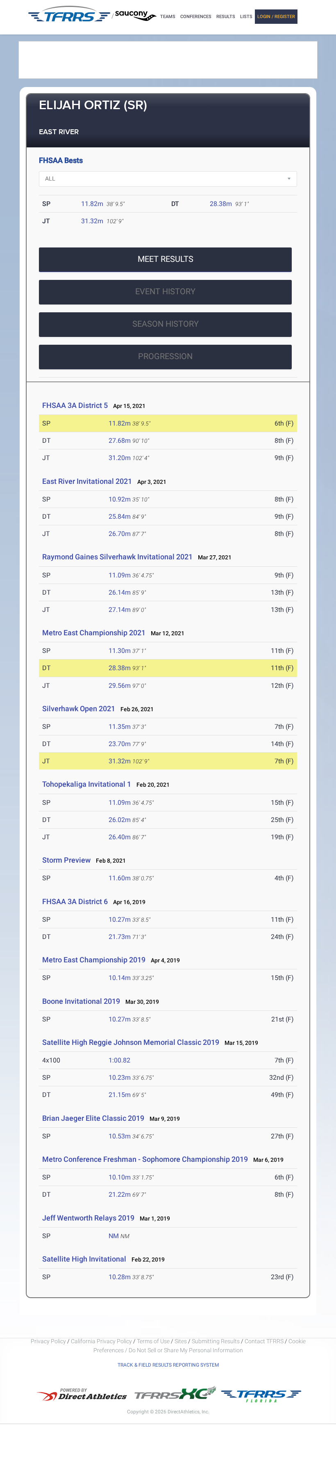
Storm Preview (66, 860)
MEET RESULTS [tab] (165, 259)
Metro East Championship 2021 (93, 632)
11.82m (92, 204)
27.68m (120, 440)
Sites (181, 1341)
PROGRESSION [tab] (165, 356)
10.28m (120, 1277)
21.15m (120, 1095)
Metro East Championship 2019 (93, 959)
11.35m (120, 726)
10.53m (120, 1136)
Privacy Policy (48, 1341)
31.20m (120, 458)
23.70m (120, 744)
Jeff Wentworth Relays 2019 (88, 1218)
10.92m (120, 499)
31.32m (92, 221)
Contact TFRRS (265, 1341)
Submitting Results (216, 1341)
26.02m (120, 820)
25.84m (120, 516)
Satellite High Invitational (84, 1259)
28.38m (221, 204)
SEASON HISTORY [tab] (165, 324)
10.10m (120, 1177)
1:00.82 (119, 1060)
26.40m (120, 837)
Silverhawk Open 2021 (78, 708)
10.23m (120, 1077)
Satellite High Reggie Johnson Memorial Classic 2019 (130, 1042)
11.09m (120, 575)
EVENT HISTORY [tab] (165, 291)
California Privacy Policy (101, 1341)
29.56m (120, 685)
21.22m (120, 1194)
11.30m (120, 651)
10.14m (120, 978)
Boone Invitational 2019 (81, 1001)
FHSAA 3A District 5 (75, 405)
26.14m (120, 592)
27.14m (120, 610)
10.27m (120, 919)
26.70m (120, 534)
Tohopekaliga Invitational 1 (86, 784)
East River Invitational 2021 (87, 481)
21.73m (120, 937)
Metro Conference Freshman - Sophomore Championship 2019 (145, 1159)
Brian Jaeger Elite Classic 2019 (93, 1118)
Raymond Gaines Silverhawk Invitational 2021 (117, 556)
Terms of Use (153, 1341)
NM (114, 1236)
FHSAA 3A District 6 (75, 901)
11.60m (120, 878)
